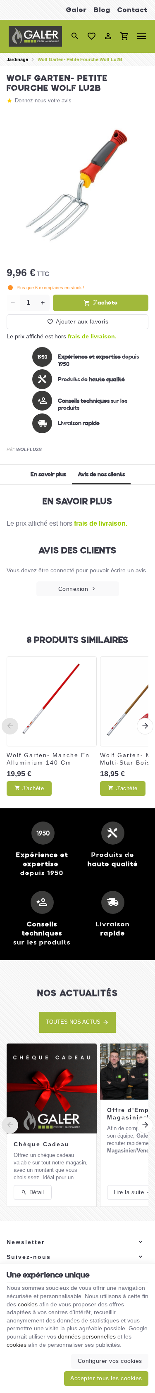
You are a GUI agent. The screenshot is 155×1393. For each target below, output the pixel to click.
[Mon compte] (108, 36)
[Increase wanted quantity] (43, 303)
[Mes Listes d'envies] (91, 36)
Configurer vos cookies (110, 1361)
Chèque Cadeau (41, 1144)
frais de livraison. (92, 336)
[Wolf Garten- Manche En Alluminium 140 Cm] (52, 701)
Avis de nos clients (101, 474)
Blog (102, 10)
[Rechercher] (75, 36)
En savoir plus (48, 474)
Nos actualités (77, 993)
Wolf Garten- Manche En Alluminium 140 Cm (48, 759)
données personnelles (87, 1336)
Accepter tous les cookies (106, 1378)
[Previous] (10, 726)
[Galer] (35, 36)
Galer (76, 10)
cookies (28, 1304)
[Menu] (142, 36)
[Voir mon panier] (124, 36)
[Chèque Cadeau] (52, 1088)
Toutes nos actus (73, 1022)
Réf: (11, 449)
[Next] (145, 726)
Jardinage (17, 59)
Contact (132, 10)
